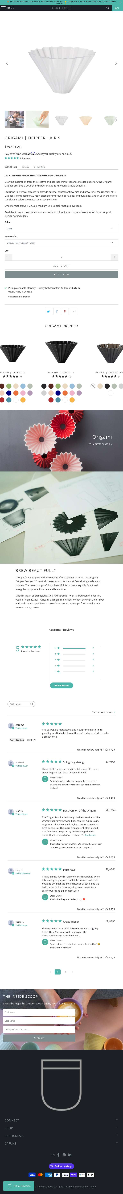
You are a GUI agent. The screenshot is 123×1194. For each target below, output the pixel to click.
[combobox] (103, 712)
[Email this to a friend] (73, 311)
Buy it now (61, 274)
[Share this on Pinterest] (65, 311)
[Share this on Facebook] (56, 311)
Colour (8, 222)
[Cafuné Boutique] (61, 8)
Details (25, 167)
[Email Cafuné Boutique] (52, 1155)
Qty (6, 250)
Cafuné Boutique (44, 1186)
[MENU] (2, 8)
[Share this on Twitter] (48, 311)
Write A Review (61, 685)
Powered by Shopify (85, 1186)
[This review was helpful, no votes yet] (107, 749)
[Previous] (7, 63)
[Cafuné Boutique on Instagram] (64, 1155)
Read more (90, 835)
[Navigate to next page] (73, 972)
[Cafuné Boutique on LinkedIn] (70, 1155)
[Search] (108, 8)
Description (11, 167)
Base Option (11, 236)
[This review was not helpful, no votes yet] (112, 749)
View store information (19, 296)
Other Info (39, 167)
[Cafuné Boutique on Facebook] (58, 1155)
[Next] (116, 63)
